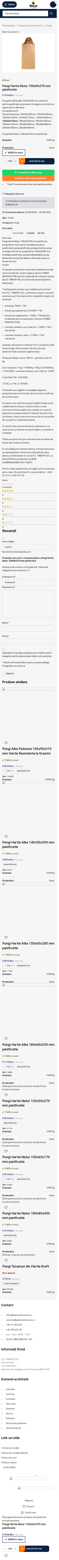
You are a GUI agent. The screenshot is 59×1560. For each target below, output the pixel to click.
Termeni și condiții (10, 1448)
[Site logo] (33, 4)
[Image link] (28, 1481)
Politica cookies (9, 1462)
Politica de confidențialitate (14, 1453)
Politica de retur (9, 1458)
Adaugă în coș (36, 161)
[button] (23, 771)
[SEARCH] (51, 13)
